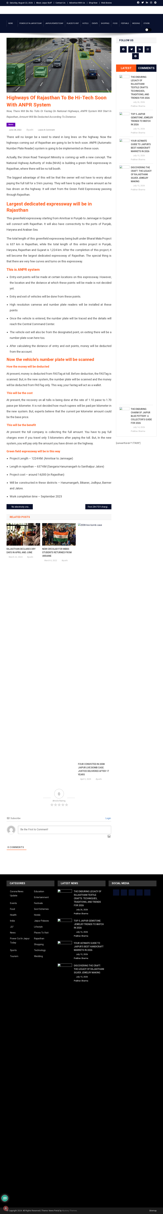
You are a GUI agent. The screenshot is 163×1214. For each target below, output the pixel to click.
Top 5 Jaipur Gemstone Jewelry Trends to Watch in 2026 (142, 119)
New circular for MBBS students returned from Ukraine (57, 552)
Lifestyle (38, 927)
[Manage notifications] (5, 1208)
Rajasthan (39, 938)
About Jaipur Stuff (44, 3)
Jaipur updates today (54, 23)
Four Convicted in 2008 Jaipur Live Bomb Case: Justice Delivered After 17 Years (93, 769)
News (10, 23)
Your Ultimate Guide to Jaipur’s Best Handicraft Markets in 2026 (141, 146)
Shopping (105, 23)
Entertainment (41, 897)
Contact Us (60, 3)
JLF (12, 927)
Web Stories (106, 3)
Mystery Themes (69, 1211)
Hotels (85, 23)
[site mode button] (148, 29)
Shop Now (93, 3)
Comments (146, 68)
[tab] (126, 68)
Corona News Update (16, 893)
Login (108, 818)
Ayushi (29, 129)
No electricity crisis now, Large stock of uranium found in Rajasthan (22, 507)
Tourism (14, 956)
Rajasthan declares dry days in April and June (21, 551)
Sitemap (152, 1211)
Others (146, 23)
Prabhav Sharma (138, 106)
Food (115, 23)
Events (95, 23)
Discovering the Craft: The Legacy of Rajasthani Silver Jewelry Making (141, 174)
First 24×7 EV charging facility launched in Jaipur (100, 507)
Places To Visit (73, 23)
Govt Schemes (41, 909)
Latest (126, 68)
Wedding (136, 23)
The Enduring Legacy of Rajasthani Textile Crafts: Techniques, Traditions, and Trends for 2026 (140, 87)
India (12, 920)
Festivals (125, 23)
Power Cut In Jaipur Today (30, 23)
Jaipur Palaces (41, 920)
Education (39, 891)
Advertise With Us (77, 3)
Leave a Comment (46, 130)
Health (13, 915)
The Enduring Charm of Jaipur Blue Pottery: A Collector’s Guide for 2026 (141, 416)
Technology (40, 950)
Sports (13, 950)
